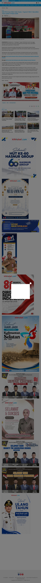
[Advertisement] (20, 291)
